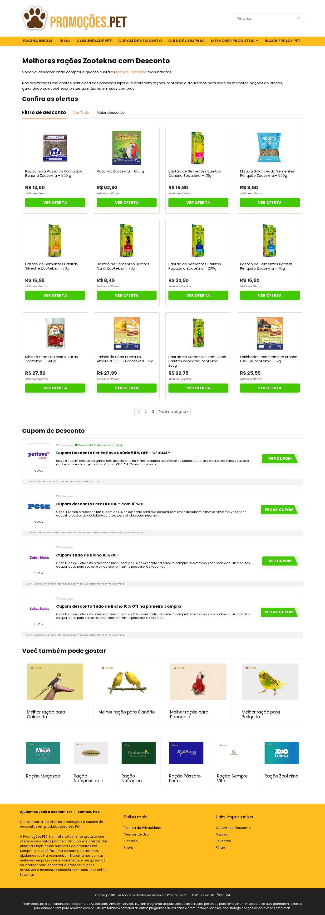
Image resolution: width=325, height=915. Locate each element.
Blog (64, 41)
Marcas (222, 834)
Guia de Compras (186, 41)
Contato (131, 841)
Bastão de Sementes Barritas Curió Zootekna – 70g (123, 266)
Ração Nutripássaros (88, 778)
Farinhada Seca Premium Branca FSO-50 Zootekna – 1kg (268, 359)
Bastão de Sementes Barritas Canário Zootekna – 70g (194, 173)
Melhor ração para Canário (126, 712)
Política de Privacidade (142, 827)
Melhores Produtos (232, 41)
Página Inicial (38, 41)
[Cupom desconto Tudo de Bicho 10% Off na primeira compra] (39, 609)
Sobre (128, 847)
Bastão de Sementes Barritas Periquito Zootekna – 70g (266, 266)
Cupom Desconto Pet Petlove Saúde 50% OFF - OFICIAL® (113, 453)
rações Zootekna (131, 71)
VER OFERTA (55, 202)
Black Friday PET (282, 41)
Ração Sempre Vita (232, 778)
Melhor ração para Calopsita (46, 714)
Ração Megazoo (43, 776)
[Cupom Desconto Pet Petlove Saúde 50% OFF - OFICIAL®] (39, 455)
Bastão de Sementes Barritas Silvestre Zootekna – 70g (51, 266)
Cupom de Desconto (140, 41)
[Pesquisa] (298, 18)
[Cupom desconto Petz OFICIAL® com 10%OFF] (39, 507)
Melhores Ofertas (36, 193)
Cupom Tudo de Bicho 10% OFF (87, 555)
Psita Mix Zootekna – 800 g (120, 171)
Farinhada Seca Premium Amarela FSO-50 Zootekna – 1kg (125, 359)
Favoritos (223, 841)
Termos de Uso (136, 834)
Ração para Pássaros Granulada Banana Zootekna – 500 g (54, 173)
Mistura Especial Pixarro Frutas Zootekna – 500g (51, 359)
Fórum (221, 847)
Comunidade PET (94, 41)
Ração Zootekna (282, 776)
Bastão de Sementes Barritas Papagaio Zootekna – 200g (194, 266)
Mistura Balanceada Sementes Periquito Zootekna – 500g (267, 173)
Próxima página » (174, 411)
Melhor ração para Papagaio (189, 714)
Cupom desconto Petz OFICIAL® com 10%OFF (101, 504)
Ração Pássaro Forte (185, 778)
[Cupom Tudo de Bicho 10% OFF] (39, 558)
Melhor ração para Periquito (261, 714)
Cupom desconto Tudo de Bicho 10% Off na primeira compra (118, 606)
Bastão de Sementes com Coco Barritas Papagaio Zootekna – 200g (197, 361)
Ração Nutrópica (132, 778)
